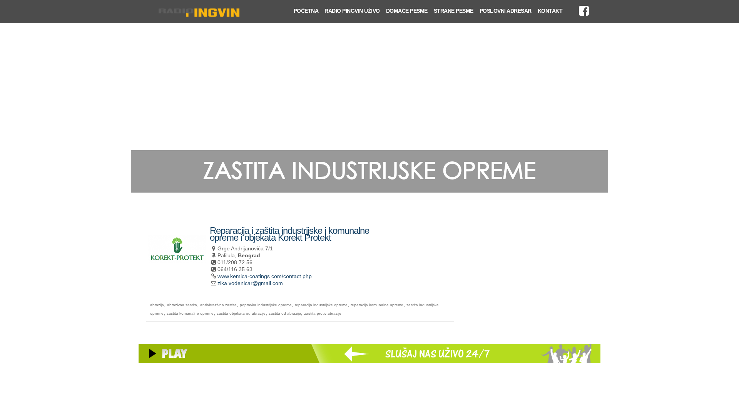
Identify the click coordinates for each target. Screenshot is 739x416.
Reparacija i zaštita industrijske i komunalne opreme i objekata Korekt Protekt (289, 234)
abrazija (157, 305)
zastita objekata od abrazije (241, 313)
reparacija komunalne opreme (377, 305)
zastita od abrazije (285, 313)
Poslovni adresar (506, 11)
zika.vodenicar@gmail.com (250, 283)
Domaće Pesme (407, 11)
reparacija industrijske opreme (321, 305)
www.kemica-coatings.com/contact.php (264, 276)
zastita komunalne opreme (190, 313)
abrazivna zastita (182, 305)
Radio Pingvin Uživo (352, 11)
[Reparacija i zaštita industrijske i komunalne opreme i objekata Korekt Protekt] (177, 267)
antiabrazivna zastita (218, 305)
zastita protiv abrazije (322, 313)
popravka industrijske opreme (266, 305)
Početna (306, 11)
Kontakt (550, 11)
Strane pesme (453, 11)
